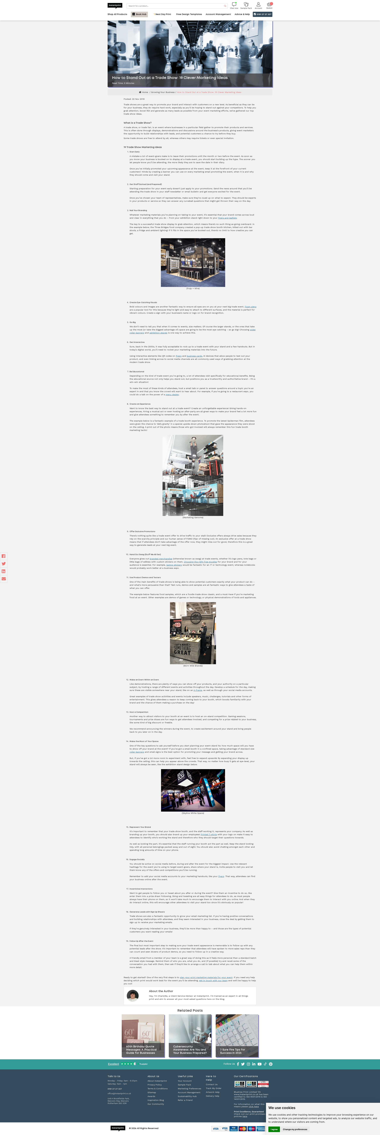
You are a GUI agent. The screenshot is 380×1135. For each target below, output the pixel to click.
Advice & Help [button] (242, 14)
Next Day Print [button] (163, 14)
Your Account (185, 1081)
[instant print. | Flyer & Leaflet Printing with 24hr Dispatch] (115, 5)
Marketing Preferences (189, 1088)
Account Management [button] (218, 14)
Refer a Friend (185, 1100)
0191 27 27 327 (263, 14)
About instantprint (157, 1081)
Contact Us (211, 1084)
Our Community (156, 1104)
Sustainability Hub (187, 1096)
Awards (151, 1096)
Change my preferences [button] (295, 1129)
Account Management (189, 1092)
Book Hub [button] (141, 14)
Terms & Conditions (158, 1088)
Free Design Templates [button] (189, 14)
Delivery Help (212, 1096)
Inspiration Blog (156, 1100)
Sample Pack (184, 1084)
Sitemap (152, 1092)
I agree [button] (274, 1129)
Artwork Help (213, 1092)
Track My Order (213, 1088)
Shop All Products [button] (117, 14)
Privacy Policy (155, 1084)
